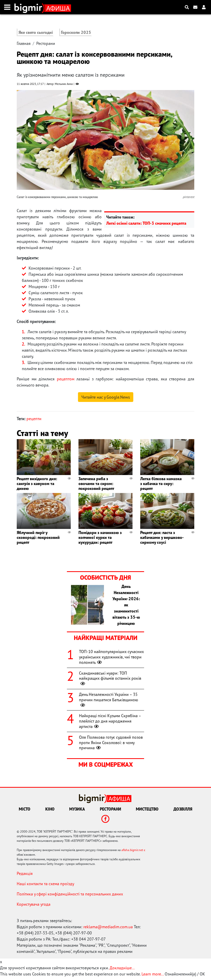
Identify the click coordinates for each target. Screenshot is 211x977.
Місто (24, 809)
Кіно (50, 809)
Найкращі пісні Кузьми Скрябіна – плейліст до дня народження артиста (110, 721)
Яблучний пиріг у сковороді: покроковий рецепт (38, 537)
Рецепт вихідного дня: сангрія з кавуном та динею (37, 483)
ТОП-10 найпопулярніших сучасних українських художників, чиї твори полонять (111, 657)
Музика (77, 809)
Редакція (25, 873)
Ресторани (45, 43)
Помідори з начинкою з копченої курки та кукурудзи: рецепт (100, 537)
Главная (24, 43)
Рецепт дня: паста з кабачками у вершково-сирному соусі (162, 537)
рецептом (65, 378)
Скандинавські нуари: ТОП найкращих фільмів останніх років (110, 675)
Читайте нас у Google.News (105, 397)
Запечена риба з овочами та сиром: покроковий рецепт (96, 483)
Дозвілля (182, 809)
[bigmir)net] (29, 7)
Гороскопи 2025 (76, 32)
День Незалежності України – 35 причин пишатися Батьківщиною (108, 697)
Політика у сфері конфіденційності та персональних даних (70, 893)
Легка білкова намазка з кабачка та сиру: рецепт (161, 483)
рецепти (34, 418)
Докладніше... (122, 967)
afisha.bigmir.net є (133, 850)
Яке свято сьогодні (36, 32)
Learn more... (153, 973)
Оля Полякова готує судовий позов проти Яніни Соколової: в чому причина (111, 743)
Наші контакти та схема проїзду (45, 883)
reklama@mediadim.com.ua (108, 926)
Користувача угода (33, 904)
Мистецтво (147, 809)
